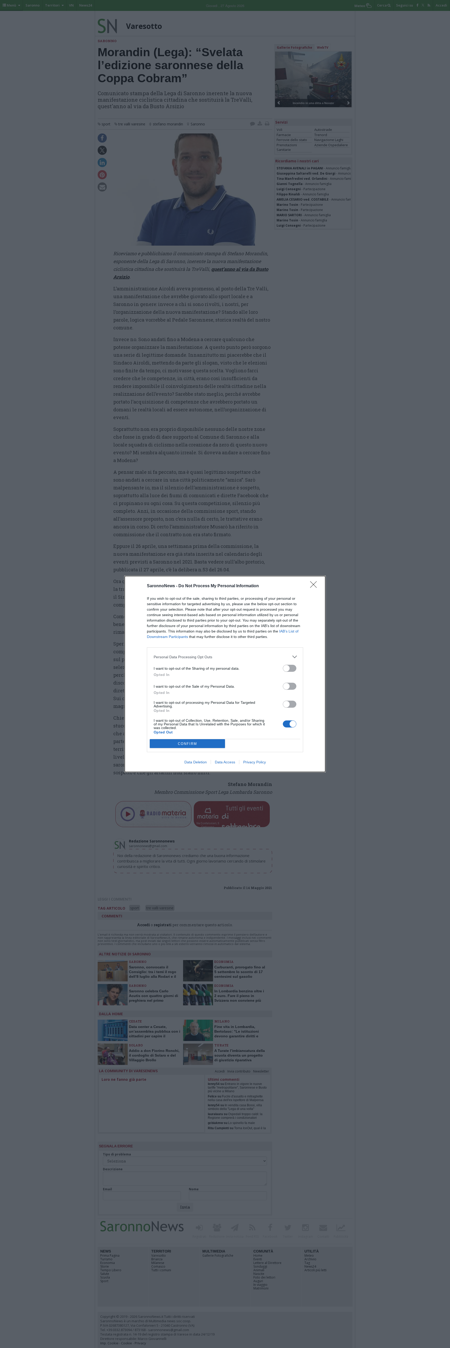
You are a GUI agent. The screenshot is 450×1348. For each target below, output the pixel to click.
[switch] (289, 668)
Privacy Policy (254, 762)
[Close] (315, 586)
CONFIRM (187, 744)
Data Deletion (195, 762)
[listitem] (225, 657)
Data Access (225, 762)
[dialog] (225, 674)
